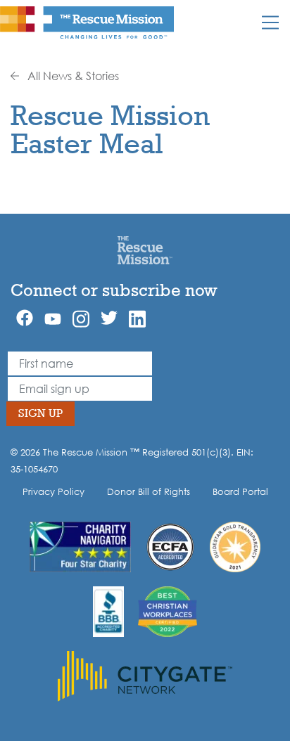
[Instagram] (81, 319)
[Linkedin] (137, 319)
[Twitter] (109, 318)
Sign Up (40, 413)
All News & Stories (72, 76)
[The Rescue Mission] (87, 22)
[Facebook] (25, 318)
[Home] (145, 250)
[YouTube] (53, 318)
